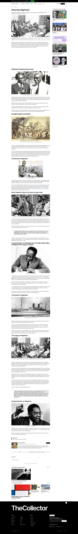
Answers (21, 518)
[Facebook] (56, 526)
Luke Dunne (54, 21)
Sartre (15, 279)
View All (48, 467)
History (12, 518)
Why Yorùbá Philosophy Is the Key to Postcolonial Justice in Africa (35, 491)
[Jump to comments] (39, 39)
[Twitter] (58, 526)
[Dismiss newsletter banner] (66, 1)
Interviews (12, 524)
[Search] (57, 3)
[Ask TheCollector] (36, 39)
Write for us (62, 3)
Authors (31, 520)
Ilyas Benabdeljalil (55, 33)
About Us (31, 517)
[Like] (14, 452)
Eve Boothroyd (21, 442)
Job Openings (32, 524)
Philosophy (57, 21)
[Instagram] (59, 526)
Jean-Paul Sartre (40, 277)
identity (26, 111)
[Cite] (47, 38)
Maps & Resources (23, 524)
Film (20, 521)
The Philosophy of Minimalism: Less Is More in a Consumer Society (45, 491)
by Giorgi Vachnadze (13, 499)
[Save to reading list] (42, 39)
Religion (21, 517)
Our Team (31, 521)
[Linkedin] (50, 526)
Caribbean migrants (41, 325)
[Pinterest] (61, 526)
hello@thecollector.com (53, 524)
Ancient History (13, 517)
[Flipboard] (54, 526)
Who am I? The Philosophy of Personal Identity (19, 439)
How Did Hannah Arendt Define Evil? (18, 480)
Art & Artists (13, 520)
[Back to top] (66, 502)
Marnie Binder (54, 67)
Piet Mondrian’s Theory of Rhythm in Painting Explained (20, 497)
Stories (58, 33)
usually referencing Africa (43, 187)
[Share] (45, 39)
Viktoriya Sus (54, 55)
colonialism (24, 239)
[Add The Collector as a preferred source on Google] (52, 515)
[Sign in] (66, 3)
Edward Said (38, 429)
